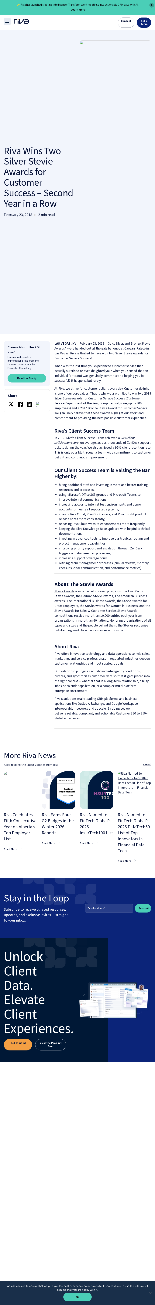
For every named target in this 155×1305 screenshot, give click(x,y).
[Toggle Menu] (7, 21)
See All (147, 764)
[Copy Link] (39, 405)
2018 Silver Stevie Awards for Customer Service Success (102, 396)
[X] (11, 405)
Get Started (18, 1043)
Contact (126, 21)
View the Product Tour (51, 1044)
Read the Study (26, 378)
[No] (150, 1293)
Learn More (78, 10)
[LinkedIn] (29, 405)
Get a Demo (144, 22)
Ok (77, 1297)
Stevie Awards (64, 591)
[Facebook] (20, 405)
